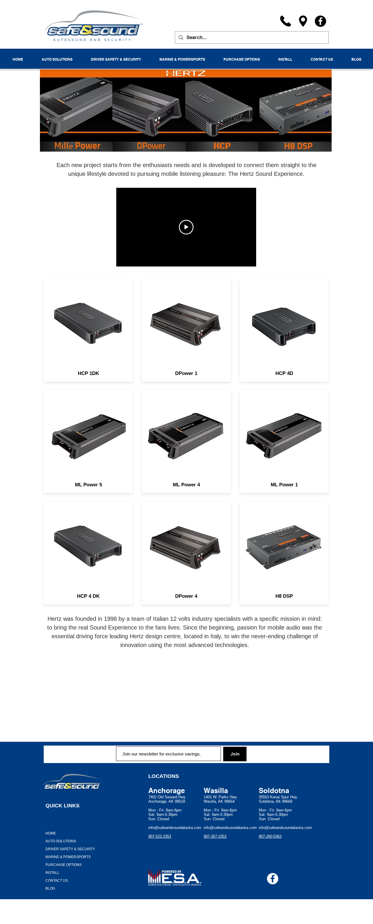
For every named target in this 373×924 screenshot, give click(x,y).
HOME (50, 833)
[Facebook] (320, 21)
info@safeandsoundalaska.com (174, 827)
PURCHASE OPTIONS (63, 865)
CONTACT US (56, 881)
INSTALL (52, 873)
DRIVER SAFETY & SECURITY (70, 849)
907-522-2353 (159, 836)
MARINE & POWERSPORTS (68, 857)
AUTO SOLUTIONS (60, 841)
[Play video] (186, 227)
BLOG (50, 888)
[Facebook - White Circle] (272, 878)
